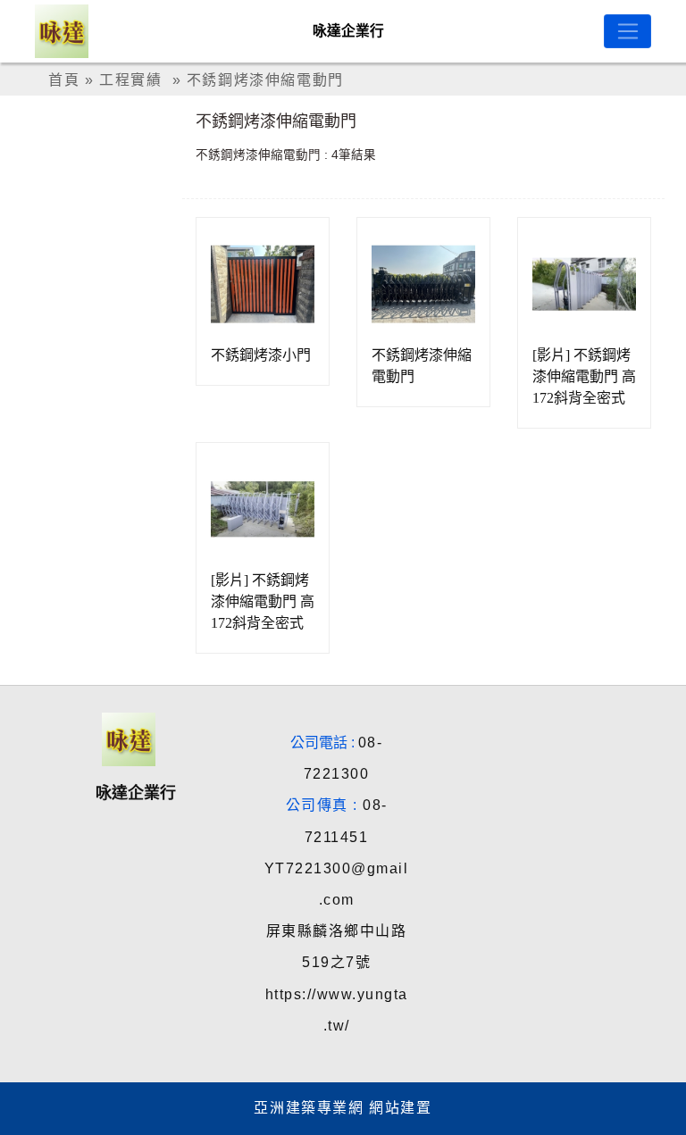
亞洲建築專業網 (309, 1107)
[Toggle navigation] (627, 31)
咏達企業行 (348, 30)
